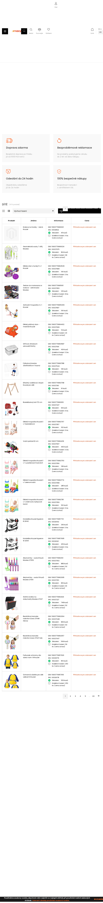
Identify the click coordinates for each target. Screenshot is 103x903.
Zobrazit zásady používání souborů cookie (50, 900)
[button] (24, 31)
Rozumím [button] (98, 899)
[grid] (3, 210)
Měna (100, 29)
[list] (8, 210)
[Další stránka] (98, 208)
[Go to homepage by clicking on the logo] (16, 34)
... (89, 208)
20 (93, 208)
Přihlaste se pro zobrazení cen (84, 227)
